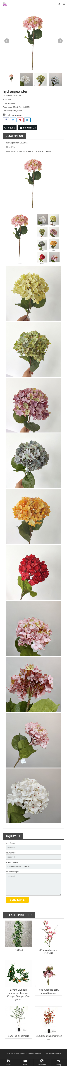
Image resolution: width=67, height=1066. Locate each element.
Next (60, 40)
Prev (6, 40)
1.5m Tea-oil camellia (18, 1036)
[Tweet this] (13, 120)
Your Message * (12, 872)
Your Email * (11, 853)
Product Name (12, 862)
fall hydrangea (14, 115)
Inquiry (11, 127)
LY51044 (18, 950)
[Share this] (6, 120)
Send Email (29, 127)
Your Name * (11, 843)
